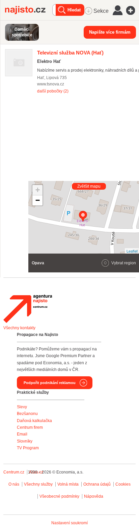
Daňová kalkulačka (34, 420)
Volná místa (68, 484)
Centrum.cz (13, 472)
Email (22, 434)
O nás (13, 484)
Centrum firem (30, 427)
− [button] (37, 200)
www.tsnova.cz (50, 84)
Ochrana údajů (97, 484)
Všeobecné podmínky (59, 496)
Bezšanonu (27, 413)
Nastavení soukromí (69, 523)
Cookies (123, 484)
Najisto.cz (28, 10)
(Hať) (70, 52)
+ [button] (37, 190)
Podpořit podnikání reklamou (50, 383)
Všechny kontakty (19, 328)
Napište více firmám (110, 32)
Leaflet (132, 251)
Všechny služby (39, 484)
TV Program (28, 448)
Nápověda (93, 496)
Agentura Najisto (27, 309)
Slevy (22, 407)
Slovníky (24, 441)
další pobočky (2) (52, 91)
